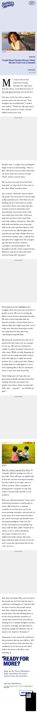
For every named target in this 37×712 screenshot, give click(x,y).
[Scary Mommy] (8, 4)
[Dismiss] (33, 694)
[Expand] (27, 694)
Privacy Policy (6, 687)
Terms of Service (28, 686)
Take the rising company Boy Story (16, 470)
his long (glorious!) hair (11, 92)
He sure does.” (28, 106)
